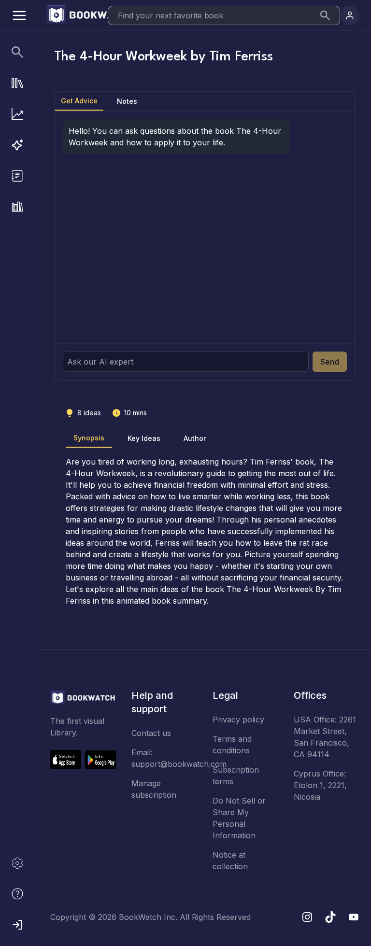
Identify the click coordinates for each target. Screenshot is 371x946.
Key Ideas (144, 438)
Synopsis (88, 438)
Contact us (151, 733)
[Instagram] (307, 917)
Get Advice (79, 101)
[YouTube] (353, 917)
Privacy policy (238, 719)
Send (329, 362)
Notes (127, 101)
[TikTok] (330, 917)
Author (195, 438)
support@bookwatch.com (179, 764)
